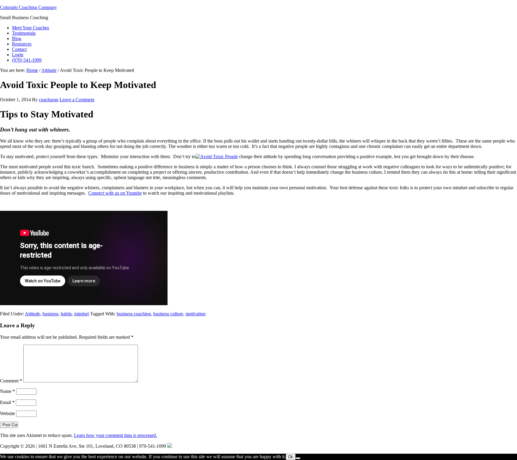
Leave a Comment (77, 99)
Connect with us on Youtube (115, 193)
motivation (195, 313)
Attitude (32, 313)
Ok (290, 457)
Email (7, 402)
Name (7, 391)
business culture (168, 313)
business (50, 313)
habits (66, 313)
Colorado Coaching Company (28, 7)
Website (7, 413)
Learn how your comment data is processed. (115, 435)
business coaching (134, 313)
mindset (81, 313)
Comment (11, 380)
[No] (298, 458)
